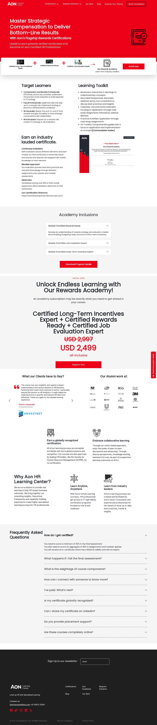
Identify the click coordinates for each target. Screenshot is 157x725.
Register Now (78, 364)
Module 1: (64, 225)
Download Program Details (79, 264)
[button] (17, 400)
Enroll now (134, 66)
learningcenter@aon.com (20, 705)
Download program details (153, 364)
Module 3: (70, 251)
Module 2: (67, 243)
